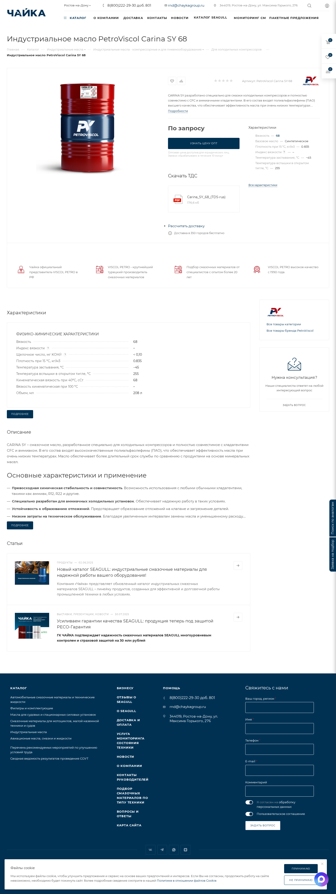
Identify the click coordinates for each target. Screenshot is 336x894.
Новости (125, 756)
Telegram (162, 850)
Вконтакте (150, 850)
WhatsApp (174, 850)
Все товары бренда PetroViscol (290, 330)
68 (278, 135)
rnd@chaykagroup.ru (186, 5)
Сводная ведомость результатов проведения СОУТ (49, 758)
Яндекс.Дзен (185, 850)
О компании (129, 766)
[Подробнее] (238, 565)
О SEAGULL (126, 711)
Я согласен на (276, 804)
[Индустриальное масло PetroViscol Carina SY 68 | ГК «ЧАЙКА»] (87, 125)
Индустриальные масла (28, 732)
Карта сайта (129, 825)
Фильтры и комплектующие (31, 708)
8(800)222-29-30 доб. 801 (129, 5)
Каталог (18, 688)
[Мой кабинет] (327, 6)
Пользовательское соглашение (281, 814)
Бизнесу (125, 688)
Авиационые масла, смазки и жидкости (41, 738)
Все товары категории (284, 324)
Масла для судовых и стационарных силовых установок (53, 714)
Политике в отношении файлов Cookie (186, 880)
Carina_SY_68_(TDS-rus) (206, 197)
